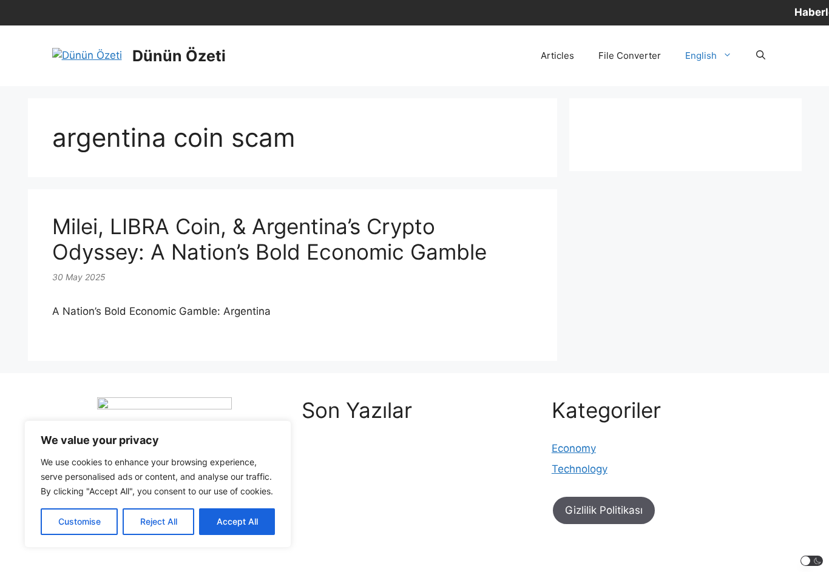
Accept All (237, 521)
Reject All (158, 521)
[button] (760, 56)
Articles (557, 55)
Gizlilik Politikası (604, 510)
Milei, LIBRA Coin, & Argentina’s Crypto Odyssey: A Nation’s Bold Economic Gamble (269, 239)
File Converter (629, 55)
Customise (79, 521)
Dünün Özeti (179, 56)
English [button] (701, 55)
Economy (574, 448)
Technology (579, 469)
